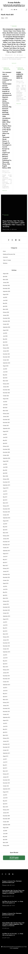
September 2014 (6, 651)
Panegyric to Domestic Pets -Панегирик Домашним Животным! (12, 882)
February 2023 (6, 383)
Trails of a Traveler (7, 260)
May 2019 (5, 497)
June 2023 (5, 371)
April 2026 (5, 276)
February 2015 (6, 637)
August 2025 (5, 294)
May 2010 (5, 800)
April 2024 (5, 342)
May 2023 (5, 374)
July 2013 (5, 687)
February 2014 (6, 669)
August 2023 (5, 365)
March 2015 (5, 634)
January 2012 (6, 741)
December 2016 (6, 574)
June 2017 (5, 556)
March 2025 (5, 309)
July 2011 (5, 759)
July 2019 (5, 491)
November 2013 (6, 678)
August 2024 (5, 330)
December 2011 (6, 744)
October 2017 (6, 547)
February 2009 (6, 845)
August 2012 (5, 720)
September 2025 (6, 291)
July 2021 (5, 434)
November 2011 (6, 747)
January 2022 (6, 416)
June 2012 (5, 726)
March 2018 (5, 532)
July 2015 (5, 622)
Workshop (5, 263)
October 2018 (6, 514)
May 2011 (5, 765)
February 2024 (6, 348)
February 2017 (6, 568)
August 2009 (5, 827)
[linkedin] (14, 9)
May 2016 (5, 592)
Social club (14, 26)
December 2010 (6, 780)
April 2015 (5, 631)
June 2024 (5, 336)
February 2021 (6, 446)
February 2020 (6, 479)
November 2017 (6, 544)
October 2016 (6, 580)
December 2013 (6, 675)
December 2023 (6, 354)
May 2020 (5, 470)
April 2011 (5, 768)
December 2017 (6, 541)
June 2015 (5, 625)
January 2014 (6, 672)
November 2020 (6, 452)
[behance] (16, 9)
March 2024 (5, 345)
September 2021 (6, 428)
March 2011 (5, 771)
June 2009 (5, 833)
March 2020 (5, 476)
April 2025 (5, 306)
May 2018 (5, 526)
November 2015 (6, 610)
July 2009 (5, 830)
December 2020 (6, 449)
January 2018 (6, 538)
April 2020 (5, 473)
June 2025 (5, 300)
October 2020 (6, 455)
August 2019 (5, 488)
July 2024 (5, 333)
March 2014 (5, 666)
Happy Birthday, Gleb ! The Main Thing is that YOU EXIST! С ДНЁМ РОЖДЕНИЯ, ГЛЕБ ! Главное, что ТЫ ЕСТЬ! (14, 223)
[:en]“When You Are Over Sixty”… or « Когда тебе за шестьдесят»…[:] (12, 902)
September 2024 (6, 327)
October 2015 (6, 613)
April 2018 (5, 529)
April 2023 (5, 377)
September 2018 (6, 517)
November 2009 (6, 818)
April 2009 (5, 839)
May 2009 (5, 836)
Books (4, 251)
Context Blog (15, 948)
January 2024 (6, 351)
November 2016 (6, 577)
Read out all (14, 63)
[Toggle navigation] (1, 9)
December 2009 (6, 815)
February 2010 (6, 809)
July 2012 (5, 723)
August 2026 (5, 273)
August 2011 (5, 756)
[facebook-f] (11, 9)
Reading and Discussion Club (7, 68)
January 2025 (6, 315)
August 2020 (5, 461)
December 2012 (6, 708)
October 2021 (6, 425)
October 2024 (6, 324)
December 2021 (6, 419)
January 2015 (6, 640)
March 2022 (5, 410)
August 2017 (5, 553)
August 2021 (5, 431)
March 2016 (5, 598)
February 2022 (6, 413)
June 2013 (5, 690)
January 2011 (6, 777)
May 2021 (5, 440)
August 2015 (5, 619)
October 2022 (6, 395)
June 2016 (5, 589)
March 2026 (5, 279)
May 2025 (5, 303)
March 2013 (5, 699)
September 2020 (6, 458)
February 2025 (6, 312)
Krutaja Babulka (14, 2)
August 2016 (5, 583)
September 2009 (6, 824)
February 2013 (6, 702)
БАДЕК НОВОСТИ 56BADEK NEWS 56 (19, 75)
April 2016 (5, 595)
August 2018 (5, 520)
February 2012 (6, 738)
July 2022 (5, 401)
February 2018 (6, 535)
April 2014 (5, 663)
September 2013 (6, 684)
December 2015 (6, 607)
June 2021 (5, 437)
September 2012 (6, 717)
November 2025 (6, 288)
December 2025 (6, 285)
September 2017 (6, 550)
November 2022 (6, 392)
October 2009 (6, 821)
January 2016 (6, 604)
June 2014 (5, 657)
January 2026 (6, 282)
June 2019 (5, 494)
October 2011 (6, 750)
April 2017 (5, 562)
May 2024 (5, 339)
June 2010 (5, 797)
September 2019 (6, 485)
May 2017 (5, 559)
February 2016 (6, 601)
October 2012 (6, 714)
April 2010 (5, 803)
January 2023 (6, 386)
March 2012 (5, 735)
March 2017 (5, 565)
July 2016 (5, 586)
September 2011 (6, 753)
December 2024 (6, 318)
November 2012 (6, 711)
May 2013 (5, 693)
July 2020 (5, 464)
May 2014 (5, 660)
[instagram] (12, 239)
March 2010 (5, 806)
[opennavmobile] (26, 9)
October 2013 (6, 681)
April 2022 (5, 407)
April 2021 (5, 443)
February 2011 (6, 774)
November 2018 (6, 511)
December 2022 (6, 389)
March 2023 (5, 380)
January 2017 (6, 571)
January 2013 (6, 705)
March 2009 (5, 842)
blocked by (14, 857)
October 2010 (6, 786)
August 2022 (5, 398)
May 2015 (5, 628)
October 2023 (6, 360)
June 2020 (5, 467)
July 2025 (5, 297)
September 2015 (6, 616)
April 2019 (5, 500)
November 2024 (6, 321)
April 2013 (5, 696)
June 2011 (5, 762)
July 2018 (5, 523)
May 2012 (5, 729)
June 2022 (5, 404)
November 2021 (6, 422)
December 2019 (6, 482)
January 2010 (6, 812)
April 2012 (5, 732)
